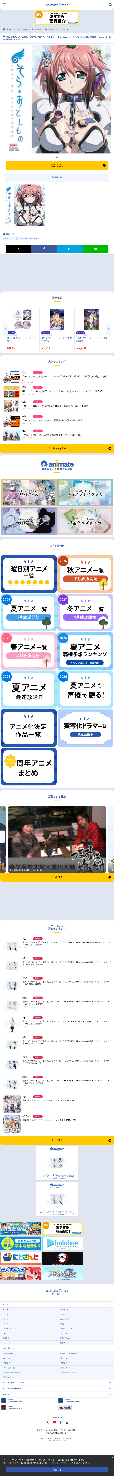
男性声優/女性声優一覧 (11, 1372)
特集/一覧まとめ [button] (9, 1348)
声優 (62, 1314)
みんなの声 (64, 1319)
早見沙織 (24, 238)
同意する (57, 1469)
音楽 (5, 1333)
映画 (62, 1324)
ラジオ (5, 1319)
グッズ (5, 1324)
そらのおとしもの (10, 238)
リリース (34, 238)
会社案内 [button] (6, 1394)
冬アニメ (63, 1363)
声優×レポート (8, 1377)
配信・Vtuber (65, 1338)
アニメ (5, 1314)
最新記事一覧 (8, 1354)
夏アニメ (63, 1358)
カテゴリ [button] (6, 1304)
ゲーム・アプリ (66, 1329)
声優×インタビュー (67, 1372)
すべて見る (57, 1140)
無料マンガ (64, 1343)
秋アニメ (6, 1363)
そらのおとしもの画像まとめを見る (57, 165)
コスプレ (63, 1333)
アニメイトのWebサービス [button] (13, 1388)
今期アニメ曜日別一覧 (68, 1354)
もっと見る (57, 877)
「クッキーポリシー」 (61, 1463)
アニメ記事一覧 (9, 1368)
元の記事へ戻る (57, 177)
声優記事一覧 (65, 1368)
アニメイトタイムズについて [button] (13, 1382)
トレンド (6, 1343)
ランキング (64, 1310)
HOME (5, 1310)
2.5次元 (6, 1338)
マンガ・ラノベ (9, 1329)
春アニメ (6, 1358)
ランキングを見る (57, 448)
